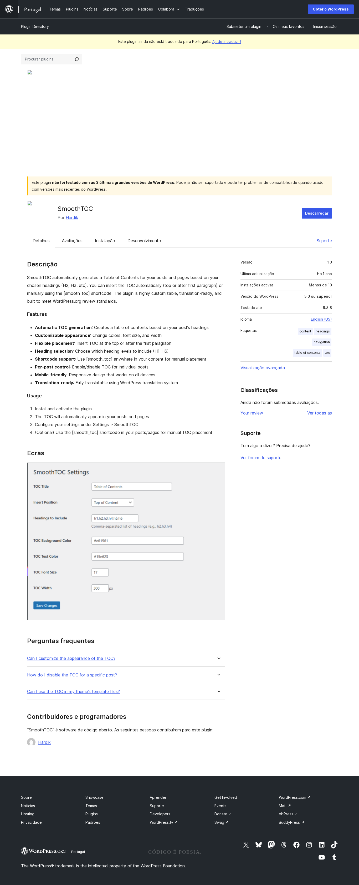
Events (220, 805)
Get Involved (225, 797)
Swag (221, 822)
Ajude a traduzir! (226, 41)
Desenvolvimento (144, 240)
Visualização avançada (262, 367)
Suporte (324, 240)
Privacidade (31, 822)
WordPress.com (295, 797)
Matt (285, 805)
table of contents (307, 353)
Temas (91, 805)
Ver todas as (319, 413)
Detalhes (41, 240)
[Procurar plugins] (76, 59)
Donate (223, 814)
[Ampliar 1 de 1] (218, 469)
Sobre (26, 797)
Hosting (27, 814)
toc (327, 353)
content (305, 331)
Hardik (72, 217)
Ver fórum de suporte (260, 457)
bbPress (288, 814)
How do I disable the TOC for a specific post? (72, 674)
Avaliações (72, 240)
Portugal (78, 851)
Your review (251, 413)
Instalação (105, 240)
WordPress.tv (164, 822)
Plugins (91, 814)
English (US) (321, 319)
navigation (322, 342)
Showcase (94, 797)
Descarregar (317, 213)
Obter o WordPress (331, 9)
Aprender (158, 797)
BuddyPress (291, 822)
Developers (160, 814)
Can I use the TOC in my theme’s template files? (73, 691)
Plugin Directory (35, 26)
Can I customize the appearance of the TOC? (71, 658)
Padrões (92, 822)
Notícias (28, 805)
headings (322, 331)
